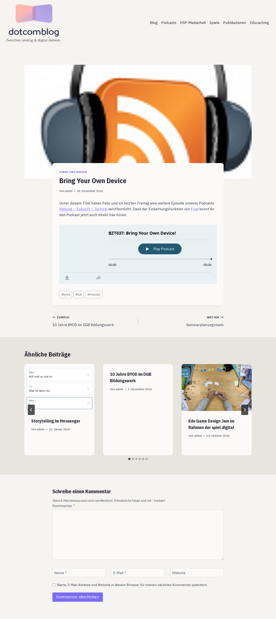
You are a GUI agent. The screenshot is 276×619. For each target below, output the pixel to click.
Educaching (259, 22)
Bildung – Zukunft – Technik (83, 209)
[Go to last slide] (31, 410)
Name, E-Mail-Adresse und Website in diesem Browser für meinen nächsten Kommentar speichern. (132, 585)
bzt (78, 294)
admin (69, 191)
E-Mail (119, 572)
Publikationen (234, 22)
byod (65, 294)
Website (178, 572)
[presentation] (59, 387)
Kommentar (63, 505)
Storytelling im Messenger (55, 421)
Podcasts (168, 22)
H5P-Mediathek (193, 22)
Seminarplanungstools (205, 321)
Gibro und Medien (73, 172)
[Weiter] (244, 410)
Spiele (215, 22)
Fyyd (195, 209)
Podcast (93, 294)
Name (60, 572)
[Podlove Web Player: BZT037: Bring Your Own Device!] (138, 254)
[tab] (129, 459)
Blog (154, 22)
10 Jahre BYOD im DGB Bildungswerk (83, 321)
